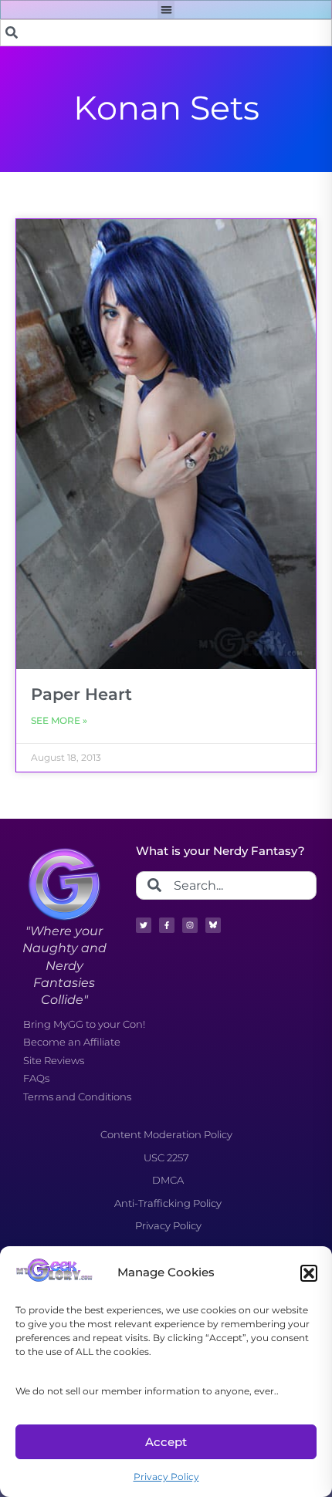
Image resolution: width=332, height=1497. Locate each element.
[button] (309, 1273)
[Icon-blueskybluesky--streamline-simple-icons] (213, 925)
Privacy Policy (166, 1476)
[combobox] (166, 32)
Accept (166, 1441)
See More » (59, 720)
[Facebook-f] (166, 925)
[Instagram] (190, 925)
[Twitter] (143, 925)
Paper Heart (81, 694)
